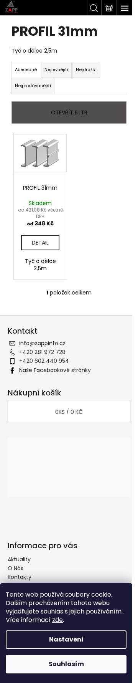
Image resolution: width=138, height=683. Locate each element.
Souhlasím (66, 664)
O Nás (15, 568)
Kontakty (19, 577)
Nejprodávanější (33, 86)
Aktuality (19, 559)
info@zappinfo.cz (42, 343)
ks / (69, 412)
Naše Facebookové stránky (55, 370)
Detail (40, 242)
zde (57, 619)
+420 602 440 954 (44, 361)
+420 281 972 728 (42, 352)
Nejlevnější (56, 69)
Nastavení (66, 639)
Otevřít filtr (69, 112)
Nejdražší (86, 69)
